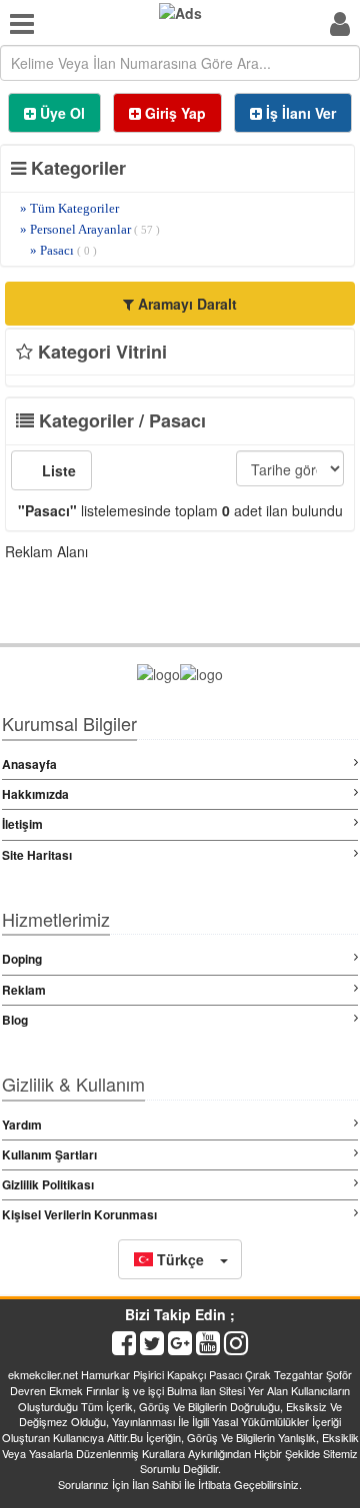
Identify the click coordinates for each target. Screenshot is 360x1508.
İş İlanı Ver (299, 113)
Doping (22, 959)
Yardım (22, 1124)
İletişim (22, 824)
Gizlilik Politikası (48, 1184)
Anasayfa (29, 764)
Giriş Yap (173, 113)
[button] (180, 1259)
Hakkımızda (35, 794)
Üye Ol (60, 113)
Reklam (24, 990)
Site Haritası (37, 855)
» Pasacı (63, 250)
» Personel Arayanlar (90, 229)
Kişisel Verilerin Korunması (79, 1214)
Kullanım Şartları (49, 1154)
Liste (57, 470)
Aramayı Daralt (185, 304)
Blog (15, 1020)
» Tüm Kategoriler (69, 208)
